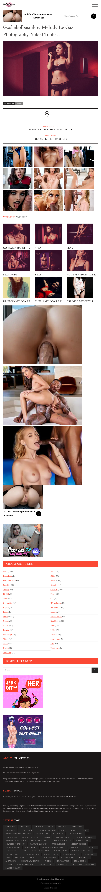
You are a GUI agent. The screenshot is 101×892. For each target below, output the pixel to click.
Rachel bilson (59, 844)
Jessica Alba (42, 834)
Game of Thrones (48, 830)
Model (5, 617)
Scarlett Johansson (15, 844)
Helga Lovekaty (62, 837)
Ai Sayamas (11, 861)
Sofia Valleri (82, 841)
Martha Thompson (30, 837)
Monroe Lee (11, 837)
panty (24, 851)
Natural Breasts (56, 617)
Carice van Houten (62, 841)
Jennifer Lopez (51, 854)
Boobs (19, 103)
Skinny (5, 639)
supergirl (10, 827)
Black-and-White (9, 581)
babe (8, 858)
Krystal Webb (62, 861)
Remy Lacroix (60, 851)
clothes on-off (27, 830)
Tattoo (5, 644)
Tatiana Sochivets (84, 837)
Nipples (6, 621)
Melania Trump (13, 847)
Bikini (52, 576)
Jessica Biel (89, 854)
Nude (52, 626)
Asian (5, 572)
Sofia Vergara (46, 865)
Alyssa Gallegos (66, 865)
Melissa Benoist (78, 844)
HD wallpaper (55, 603)
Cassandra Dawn (38, 844)
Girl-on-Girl (7, 603)
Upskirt (6, 648)
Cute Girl (53, 590)
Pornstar (6, 630)
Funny (52, 594)
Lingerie (53, 612)
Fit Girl (6, 594)
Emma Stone (80, 861)
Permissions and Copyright (50, 883)
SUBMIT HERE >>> (69, 797)
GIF (52, 599)
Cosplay (6, 590)
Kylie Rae (10, 830)
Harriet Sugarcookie (16, 841)
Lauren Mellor (13, 868)
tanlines (62, 827)
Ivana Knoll (31, 847)
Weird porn (54, 648)
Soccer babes (55, 639)
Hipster (6, 608)
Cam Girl (6, 585)
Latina (5, 612)
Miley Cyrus (89, 847)
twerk (48, 861)
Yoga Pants (7, 653)
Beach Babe (7, 576)
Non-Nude (54, 621)
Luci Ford (20, 858)
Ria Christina (12, 854)
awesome (24, 827)
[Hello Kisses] (38, 4)
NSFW (5, 626)
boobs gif (38, 827)
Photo (84, 830)
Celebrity (53, 585)
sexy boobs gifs (31, 854)
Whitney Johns (75, 834)
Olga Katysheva (71, 854)
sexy (50, 827)
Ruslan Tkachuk (25, 865)
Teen (52, 644)
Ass (51, 572)
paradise (74, 847)
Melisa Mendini (86, 865)
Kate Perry (77, 827)
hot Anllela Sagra (81, 851)
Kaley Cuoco (67, 858)
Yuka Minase (50, 858)
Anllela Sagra (68, 830)
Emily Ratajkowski (30, 861)
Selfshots (53, 635)
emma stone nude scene (53, 847)
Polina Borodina (39, 841)
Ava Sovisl (84, 858)
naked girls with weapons (18, 834)
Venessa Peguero (40, 851)
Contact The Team (50, 888)
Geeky (5, 599)
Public (52, 630)
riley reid (58, 834)
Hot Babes (54, 608)
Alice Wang (11, 851)
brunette (34, 858)
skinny (9, 865)
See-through (7, 635)
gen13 (47, 837)
